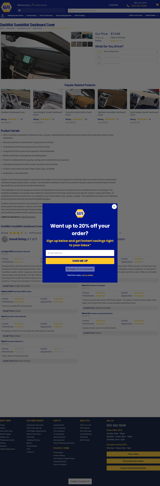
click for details (87, 275)
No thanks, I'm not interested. (80, 269)
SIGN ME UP (80, 261)
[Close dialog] (114, 206)
